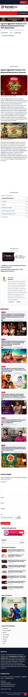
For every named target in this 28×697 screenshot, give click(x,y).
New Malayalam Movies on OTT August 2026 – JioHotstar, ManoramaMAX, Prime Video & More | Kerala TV (17, 555)
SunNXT (5, 641)
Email (2, 503)
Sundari (3, 204)
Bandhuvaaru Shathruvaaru (8, 145)
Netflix (4, 632)
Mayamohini (5, 217)
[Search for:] (11, 542)
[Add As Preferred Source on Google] (14, 257)
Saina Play (5, 637)
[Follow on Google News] (14, 533)
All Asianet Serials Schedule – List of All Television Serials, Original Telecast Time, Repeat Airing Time (17, 571)
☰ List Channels (22, 13)
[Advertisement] (14, 52)
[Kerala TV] (9, 8)
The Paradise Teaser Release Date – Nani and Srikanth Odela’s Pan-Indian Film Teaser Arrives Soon (17, 582)
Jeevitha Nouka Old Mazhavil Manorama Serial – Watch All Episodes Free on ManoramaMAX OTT (13, 421)
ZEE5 (4, 643)
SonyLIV (5, 639)
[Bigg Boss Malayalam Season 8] (14, 20)
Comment (4, 482)
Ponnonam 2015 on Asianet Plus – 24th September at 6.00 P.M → (12, 270)
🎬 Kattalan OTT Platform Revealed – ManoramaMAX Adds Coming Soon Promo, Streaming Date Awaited (17, 561)
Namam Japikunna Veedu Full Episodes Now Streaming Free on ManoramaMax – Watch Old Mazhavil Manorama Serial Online (13, 316)
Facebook (5, 32)
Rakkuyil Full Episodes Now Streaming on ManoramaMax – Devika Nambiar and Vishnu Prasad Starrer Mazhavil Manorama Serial (13, 343)
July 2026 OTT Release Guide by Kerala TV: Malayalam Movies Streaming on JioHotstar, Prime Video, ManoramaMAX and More (16, 587)
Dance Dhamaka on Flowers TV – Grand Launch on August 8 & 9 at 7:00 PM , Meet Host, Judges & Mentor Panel (16, 550)
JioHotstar (5, 628)
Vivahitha (4, 201)
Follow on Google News (8, 35)
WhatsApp (18, 32)
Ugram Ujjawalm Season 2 (8, 210)
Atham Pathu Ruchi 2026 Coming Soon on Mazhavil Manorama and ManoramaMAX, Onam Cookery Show (13, 449)
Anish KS (10, 279)
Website (19, 302)
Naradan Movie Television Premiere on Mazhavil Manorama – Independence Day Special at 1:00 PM (13, 370)
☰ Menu (23, 2)
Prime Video (6, 635)
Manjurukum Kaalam (7, 207)
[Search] (26, 8)
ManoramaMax (7, 630)
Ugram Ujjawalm (19, 99)
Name (3, 497)
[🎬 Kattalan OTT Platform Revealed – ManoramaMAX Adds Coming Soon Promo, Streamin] (4, 561)
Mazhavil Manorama (19, 30)
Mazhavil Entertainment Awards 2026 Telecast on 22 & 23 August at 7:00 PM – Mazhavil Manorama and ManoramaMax (13, 395)
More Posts (11, 302)
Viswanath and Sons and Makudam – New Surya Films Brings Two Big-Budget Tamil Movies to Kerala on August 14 (17, 566)
